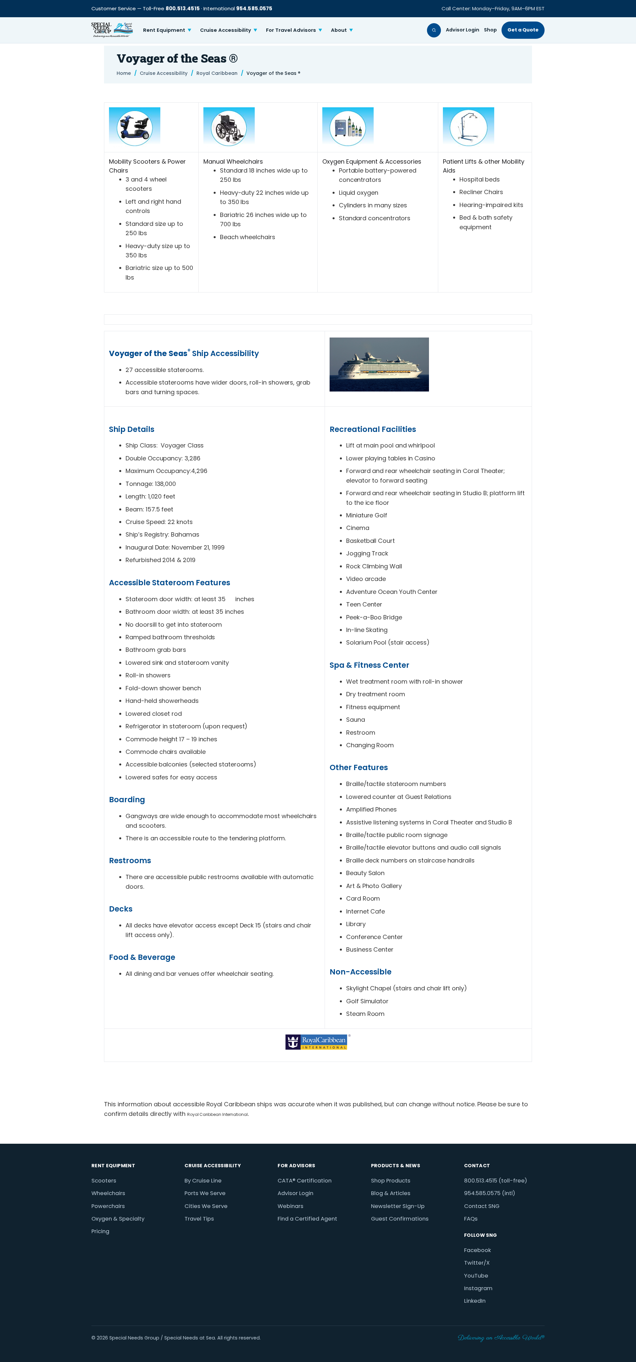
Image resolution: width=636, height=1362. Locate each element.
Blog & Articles (390, 1193)
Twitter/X (477, 1263)
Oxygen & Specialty (117, 1219)
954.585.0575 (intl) (489, 1193)
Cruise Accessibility (228, 29)
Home (124, 73)
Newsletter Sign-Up (398, 1206)
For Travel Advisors (294, 29)
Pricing (100, 1231)
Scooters (103, 1180)
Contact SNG (482, 1206)
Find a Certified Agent (307, 1219)
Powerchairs (108, 1206)
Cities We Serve (206, 1206)
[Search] (434, 30)
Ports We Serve (205, 1193)
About (342, 29)
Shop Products (390, 1180)
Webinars (290, 1206)
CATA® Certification (305, 1180)
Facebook (477, 1250)
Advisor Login (462, 29)
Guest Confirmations (400, 1219)
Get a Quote (523, 29)
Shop (490, 29)
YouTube (476, 1276)
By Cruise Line (203, 1180)
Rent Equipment (167, 29)
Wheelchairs (108, 1193)
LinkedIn (475, 1301)
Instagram (478, 1288)
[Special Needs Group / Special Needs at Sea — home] (112, 30)
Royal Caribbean (217, 73)
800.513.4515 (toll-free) (495, 1180)
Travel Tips (199, 1219)
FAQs (471, 1219)
